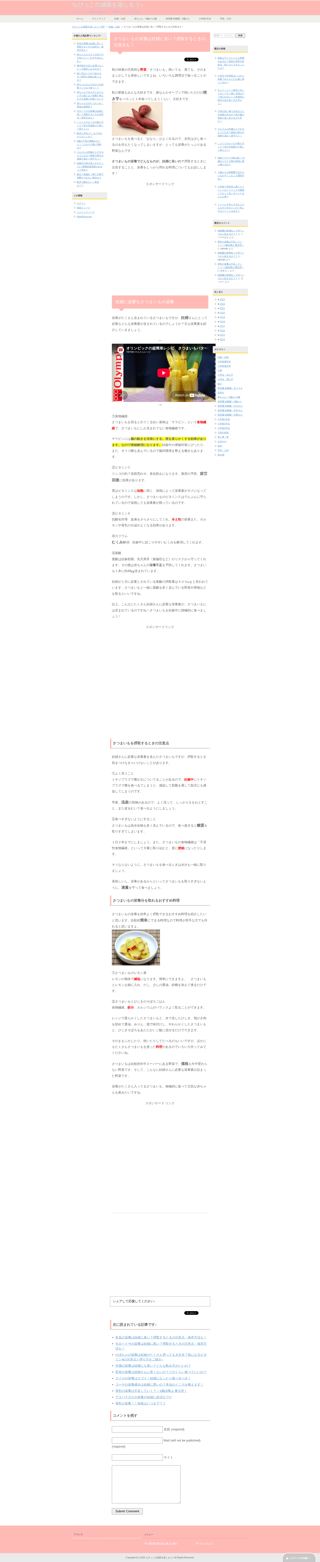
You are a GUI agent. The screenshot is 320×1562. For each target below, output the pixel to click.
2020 (222, 313)
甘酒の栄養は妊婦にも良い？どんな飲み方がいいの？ (153, 1366)
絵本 (220, 446)
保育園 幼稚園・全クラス (230, 388)
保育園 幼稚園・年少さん (230, 406)
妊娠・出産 (119, 18)
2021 (222, 308)
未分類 (221, 454)
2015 (222, 335)
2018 (222, 321)
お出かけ (222, 441)
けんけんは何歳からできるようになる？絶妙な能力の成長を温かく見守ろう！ (90, 155)
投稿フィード (83, 208)
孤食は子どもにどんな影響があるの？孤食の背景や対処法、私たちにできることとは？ (231, 63)
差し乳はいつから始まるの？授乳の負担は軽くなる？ (89, 76)
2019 (222, 317)
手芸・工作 (225, 18)
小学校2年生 (224, 423)
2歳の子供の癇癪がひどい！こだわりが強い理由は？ (89, 144)
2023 (222, 299)
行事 (220, 370)
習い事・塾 (223, 437)
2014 (222, 339)
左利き (221, 392)
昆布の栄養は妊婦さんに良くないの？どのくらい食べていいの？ (161, 1372)
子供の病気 (223, 432)
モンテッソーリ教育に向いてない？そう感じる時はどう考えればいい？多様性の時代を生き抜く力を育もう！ (231, 97)
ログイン (81, 203)
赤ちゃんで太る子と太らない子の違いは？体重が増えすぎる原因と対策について (90, 95)
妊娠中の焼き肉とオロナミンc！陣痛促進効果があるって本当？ (90, 166)
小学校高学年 (224, 361)
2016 (222, 330)
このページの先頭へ (299, 1558)
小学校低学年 (224, 366)
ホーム (79, 18)
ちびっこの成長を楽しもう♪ (107, 4)
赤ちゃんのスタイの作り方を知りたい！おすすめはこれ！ (90, 57)
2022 (222, 304)
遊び (220, 384)
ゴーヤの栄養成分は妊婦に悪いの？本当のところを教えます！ (159, 1384)
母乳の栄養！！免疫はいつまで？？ (140, 1403)
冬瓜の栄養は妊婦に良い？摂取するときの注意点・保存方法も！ (161, 1337)
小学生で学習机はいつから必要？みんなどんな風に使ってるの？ (231, 79)
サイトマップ (98, 18)
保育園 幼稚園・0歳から (178, 18)
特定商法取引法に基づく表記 (162, 1543)
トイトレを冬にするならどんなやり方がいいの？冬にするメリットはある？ (231, 207)
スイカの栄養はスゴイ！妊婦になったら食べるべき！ (153, 1378)
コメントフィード (86, 212)
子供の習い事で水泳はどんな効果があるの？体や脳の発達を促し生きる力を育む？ (231, 116)
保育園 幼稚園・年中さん (230, 410)
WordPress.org (84, 216)
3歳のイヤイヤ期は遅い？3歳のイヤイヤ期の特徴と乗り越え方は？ (231, 161)
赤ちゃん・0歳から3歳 (145, 18)
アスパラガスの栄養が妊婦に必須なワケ (143, 1397)
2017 (222, 326)
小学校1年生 (205, 18)
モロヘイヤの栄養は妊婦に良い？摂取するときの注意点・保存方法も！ (90, 114)
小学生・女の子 (225, 375)
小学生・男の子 (225, 379)
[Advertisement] (160, 213)
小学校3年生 (224, 428)
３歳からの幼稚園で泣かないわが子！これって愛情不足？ (231, 175)
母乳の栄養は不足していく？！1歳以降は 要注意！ (151, 1391)
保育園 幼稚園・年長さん (230, 415)
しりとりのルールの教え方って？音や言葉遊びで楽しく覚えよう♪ (90, 125)
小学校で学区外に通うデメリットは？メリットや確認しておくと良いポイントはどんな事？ (231, 191)
